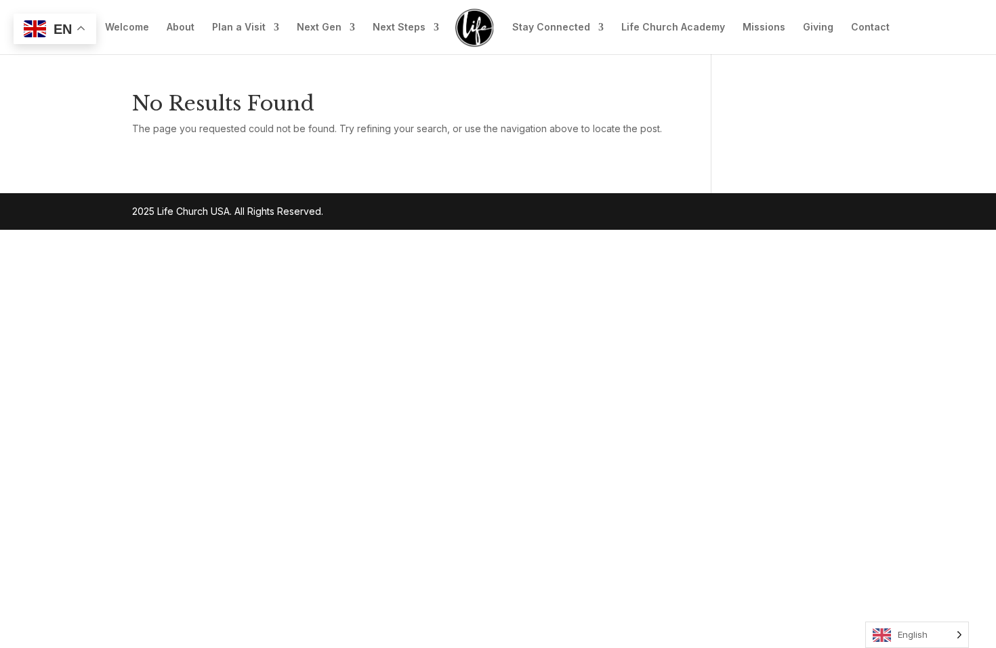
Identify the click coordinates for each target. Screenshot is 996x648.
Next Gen (319, 27)
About (180, 27)
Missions (764, 27)
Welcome (127, 27)
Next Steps (399, 27)
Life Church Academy (673, 27)
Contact (870, 27)
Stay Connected (551, 27)
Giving (818, 27)
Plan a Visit (239, 27)
